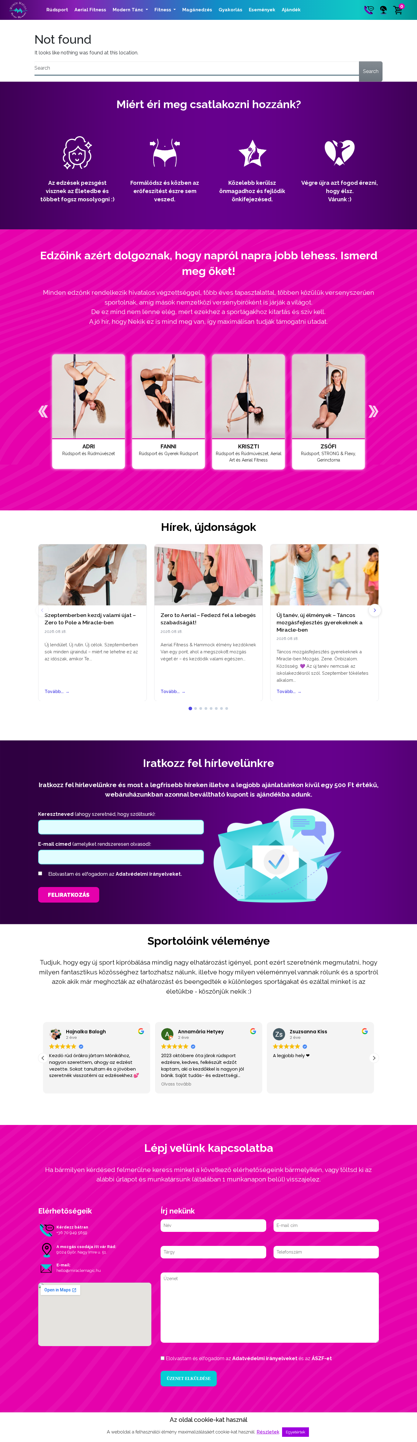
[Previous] (42, 610)
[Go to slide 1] (190, 708)
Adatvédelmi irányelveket (264, 1358)
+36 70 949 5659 (71, 1232)
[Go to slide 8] (226, 708)
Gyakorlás (230, 10)
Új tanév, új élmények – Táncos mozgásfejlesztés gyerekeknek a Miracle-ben (320, 622)
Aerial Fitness (90, 10)
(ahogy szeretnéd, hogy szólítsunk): (96, 814)
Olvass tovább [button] (176, 1084)
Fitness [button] (163, 10)
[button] (43, 411)
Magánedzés (197, 10)
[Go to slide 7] (221, 708)
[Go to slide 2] (195, 708)
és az (249, 1358)
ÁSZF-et (322, 1358)
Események (262, 10)
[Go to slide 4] (206, 708)
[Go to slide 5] (211, 708)
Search (371, 71)
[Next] (374, 610)
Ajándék (291, 10)
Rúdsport (57, 10)
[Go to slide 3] (200, 708)
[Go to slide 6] (216, 708)
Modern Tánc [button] (128, 10)
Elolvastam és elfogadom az (115, 874)
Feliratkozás (68, 895)
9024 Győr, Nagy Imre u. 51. (81, 1252)
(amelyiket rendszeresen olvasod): (94, 844)
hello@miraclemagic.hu (78, 1270)
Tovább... (57, 691)
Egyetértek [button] (295, 1432)
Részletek (268, 1432)
